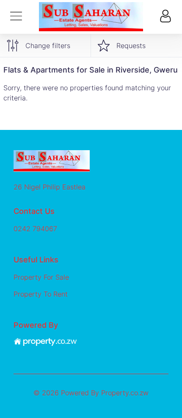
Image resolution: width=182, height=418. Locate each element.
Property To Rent (41, 294)
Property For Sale (41, 277)
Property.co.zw (125, 392)
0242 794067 (35, 228)
